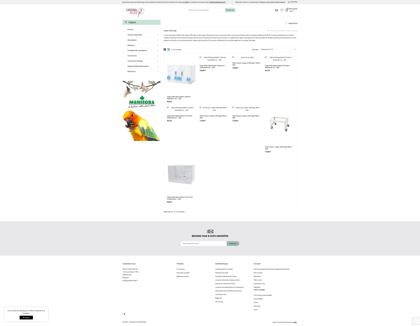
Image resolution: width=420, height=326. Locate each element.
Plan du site (219, 302)
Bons (255, 310)
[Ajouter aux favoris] (188, 73)
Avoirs (256, 302)
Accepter (26, 318)
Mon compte (258, 273)
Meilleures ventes (183, 276)
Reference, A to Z (278, 49)
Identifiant (257, 276)
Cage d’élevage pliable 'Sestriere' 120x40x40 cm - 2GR (212, 66)
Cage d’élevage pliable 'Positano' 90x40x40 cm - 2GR (277, 66)
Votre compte (259, 290)
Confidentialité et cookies (224, 269)
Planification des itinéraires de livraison (228, 291)
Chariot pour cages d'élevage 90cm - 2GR (214, 117)
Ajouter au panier (175, 73)
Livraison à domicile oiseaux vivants (227, 280)
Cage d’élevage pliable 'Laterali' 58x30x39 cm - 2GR (179, 98)
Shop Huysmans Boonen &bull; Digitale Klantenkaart (271, 269)
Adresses (257, 306)
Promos (130, 29)
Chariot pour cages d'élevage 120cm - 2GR (246, 64)
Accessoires (143, 56)
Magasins (218, 298)
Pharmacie (143, 71)
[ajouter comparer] (184, 73)
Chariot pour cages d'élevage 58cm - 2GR (246, 117)
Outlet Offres (293, 23)
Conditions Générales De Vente (226, 276)
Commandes (258, 299)
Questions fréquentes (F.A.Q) (225, 283)
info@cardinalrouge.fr (130, 280)
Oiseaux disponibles (143, 35)
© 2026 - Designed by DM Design (134, 322)
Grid (165, 49)
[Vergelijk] (276, 10)
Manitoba (143, 45)
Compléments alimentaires (143, 50)
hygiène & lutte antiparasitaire (143, 66)
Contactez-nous (129, 264)
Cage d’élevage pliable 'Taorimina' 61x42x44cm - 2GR (180, 198)
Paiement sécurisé (221, 273)
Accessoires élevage (143, 61)
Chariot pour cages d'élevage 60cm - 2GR (279, 148)
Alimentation (143, 40)
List (169, 49)
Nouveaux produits (183, 273)
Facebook (124, 314)
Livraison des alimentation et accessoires (229, 287)
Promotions (181, 269)
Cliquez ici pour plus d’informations (272, 2)
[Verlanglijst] (281, 10)
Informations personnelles (263, 295)
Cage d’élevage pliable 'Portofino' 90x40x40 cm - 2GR (179, 117)
